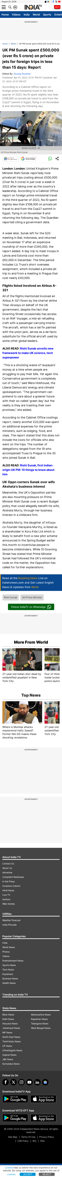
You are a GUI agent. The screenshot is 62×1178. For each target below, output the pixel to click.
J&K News (7, 1059)
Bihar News (8, 1014)
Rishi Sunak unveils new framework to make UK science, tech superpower (27, 353)
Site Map (12, 1137)
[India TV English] (33, 7)
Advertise (7, 872)
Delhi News (8, 1019)
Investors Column (11, 886)
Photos (6, 951)
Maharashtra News (41, 1014)
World (36, 14)
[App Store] (43, 1099)
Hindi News (8, 890)
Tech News (8, 969)
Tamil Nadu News (11, 1041)
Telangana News (39, 1023)
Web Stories (8, 903)
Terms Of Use (28, 1137)
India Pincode (9, 924)
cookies (11, 1174)
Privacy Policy (46, 1137)
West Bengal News (40, 1028)
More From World (31, 642)
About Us (7, 868)
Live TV (6, 894)
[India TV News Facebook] (53, 1)
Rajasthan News (39, 1019)
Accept (27, 1174)
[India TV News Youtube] (59, 1)
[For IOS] (43, 1118)
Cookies (9, 1167)
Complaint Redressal (13, 877)
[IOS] (46, 1)
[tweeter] (13, 1082)
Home (5, 14)
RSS (42, 1141)
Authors (6, 899)
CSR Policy (23, 1141)
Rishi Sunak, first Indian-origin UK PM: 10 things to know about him (28, 470)
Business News (10, 978)
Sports (47, 14)
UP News (7, 1046)
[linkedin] (37, 1082)
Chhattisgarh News (12, 1050)
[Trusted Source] (28, 158)
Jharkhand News (11, 1028)
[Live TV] (57, 7)
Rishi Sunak (10, 597)
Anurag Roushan (22, 73)
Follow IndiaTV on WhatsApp (28, 606)
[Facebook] (5, 1082)
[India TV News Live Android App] (15, 1099)
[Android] (49, 1)
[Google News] (10, 158)
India (27, 14)
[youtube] (29, 1082)
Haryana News (10, 1023)
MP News (7, 1032)
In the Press (8, 881)
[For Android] (15, 1118)
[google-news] (45, 1082)
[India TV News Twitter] (56, 1)
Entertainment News (12, 960)
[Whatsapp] (50, 159)
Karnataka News (11, 1063)
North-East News (11, 1037)
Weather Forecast (11, 920)
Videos (16, 14)
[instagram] (21, 1082)
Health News (9, 983)
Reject (47, 1174)
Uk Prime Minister (32, 597)
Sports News (9, 965)
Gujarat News (9, 1054)
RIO (34, 1141)
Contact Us (8, 863)
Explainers (7, 974)
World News (8, 947)
